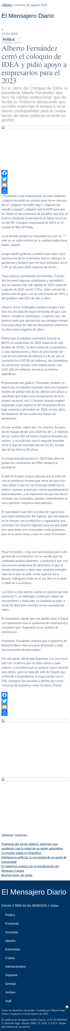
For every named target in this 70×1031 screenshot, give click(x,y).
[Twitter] (35, 179)
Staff (8, 1001)
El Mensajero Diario (27, 15)
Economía (12, 923)
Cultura (10, 958)
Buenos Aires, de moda (16, 875)
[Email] (35, 185)
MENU (7, 5)
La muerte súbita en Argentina (21, 853)
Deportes (11, 975)
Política (9, 39)
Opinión (10, 940)
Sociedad (11, 932)
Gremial (10, 983)
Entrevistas (12, 949)
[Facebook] (35, 173)
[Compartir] (35, 191)
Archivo (10, 992)
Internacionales (15, 966)
